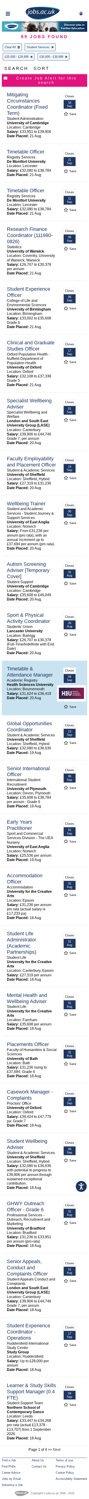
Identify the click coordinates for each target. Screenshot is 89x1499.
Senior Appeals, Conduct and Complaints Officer (27, 1268)
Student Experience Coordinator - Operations (28, 1332)
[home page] (43, 19)
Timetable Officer (25, 152)
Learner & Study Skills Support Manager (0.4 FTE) (31, 1392)
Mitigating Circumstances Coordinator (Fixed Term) (27, 104)
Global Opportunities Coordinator (29, 726)
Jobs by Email (11, 1479)
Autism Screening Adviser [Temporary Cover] (28, 570)
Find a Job (9, 1460)
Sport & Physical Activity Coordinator (28, 618)
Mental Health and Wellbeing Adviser (27, 998)
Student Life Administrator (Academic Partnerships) (21, 943)
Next (56, 1450)
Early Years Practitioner (19, 825)
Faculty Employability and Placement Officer (31, 462)
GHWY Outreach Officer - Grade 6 (25, 1206)
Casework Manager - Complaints (30, 1095)
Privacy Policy (65, 1466)
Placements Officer (28, 1044)
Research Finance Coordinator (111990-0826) (30, 235)
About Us (38, 1460)
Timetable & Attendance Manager (30, 672)
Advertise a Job (12, 1485)
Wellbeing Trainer (26, 503)
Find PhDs (9, 1466)
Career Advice (11, 1472)
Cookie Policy (65, 1472)
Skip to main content (18, 4)
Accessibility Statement (71, 1479)
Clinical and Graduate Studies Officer (31, 346)
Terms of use (64, 1460)
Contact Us (39, 1466)
